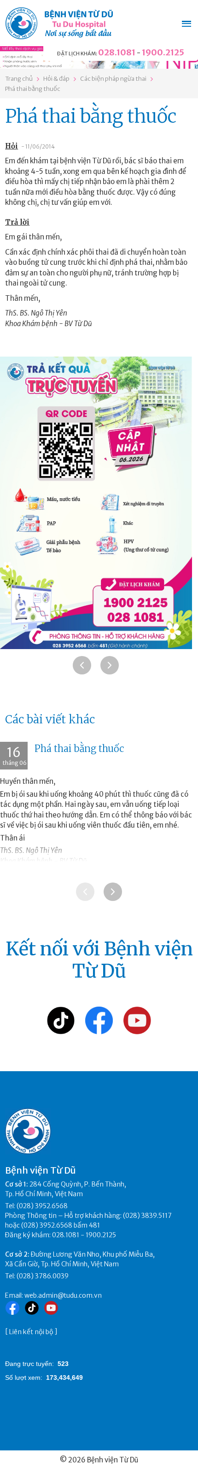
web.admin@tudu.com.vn (63, 1295)
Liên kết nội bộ (31, 1332)
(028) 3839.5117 (147, 1215)
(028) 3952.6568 (42, 1206)
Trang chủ (19, 79)
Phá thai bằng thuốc (32, 89)
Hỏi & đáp (56, 79)
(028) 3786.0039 (43, 1276)
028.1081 (116, 52)
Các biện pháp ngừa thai (113, 79)
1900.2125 (163, 52)
